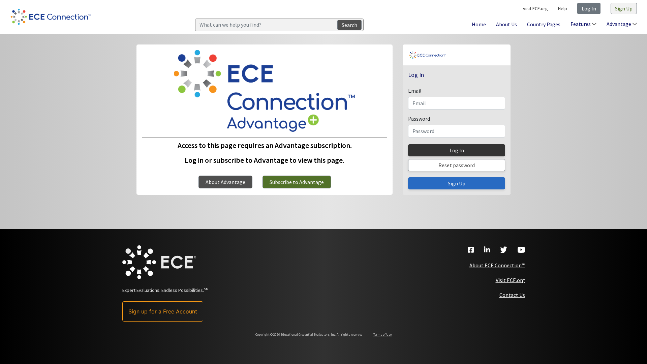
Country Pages (543, 24)
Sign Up (624, 8)
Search (349, 25)
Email (415, 90)
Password (419, 118)
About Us (506, 24)
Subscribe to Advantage (297, 182)
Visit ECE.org (510, 280)
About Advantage (225, 182)
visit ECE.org (535, 8)
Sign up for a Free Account (162, 311)
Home (479, 24)
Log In (589, 8)
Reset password (456, 165)
